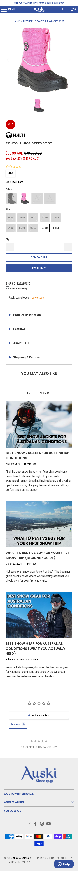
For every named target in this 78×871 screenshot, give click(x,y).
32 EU (45, 217)
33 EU (56, 217)
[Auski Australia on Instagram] (42, 824)
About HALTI (22, 343)
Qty (7, 239)
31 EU (33, 217)
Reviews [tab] (15, 724)
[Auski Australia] (39, 9)
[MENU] (2, 9)
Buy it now (39, 267)
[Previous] (8, 60)
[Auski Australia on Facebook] (35, 824)
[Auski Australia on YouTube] (48, 824)
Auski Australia (20, 857)
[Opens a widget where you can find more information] (63, 864)
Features (19, 329)
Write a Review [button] (41, 715)
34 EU (10, 228)
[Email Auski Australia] (29, 824)
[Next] (69, 60)
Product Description (27, 315)
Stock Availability (18, 288)
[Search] (64, 9)
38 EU (56, 228)
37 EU (45, 228)
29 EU (10, 217)
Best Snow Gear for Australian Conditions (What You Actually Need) (35, 648)
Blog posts (39, 393)
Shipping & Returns (26, 357)
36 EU (33, 228)
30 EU (22, 217)
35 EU (22, 228)
